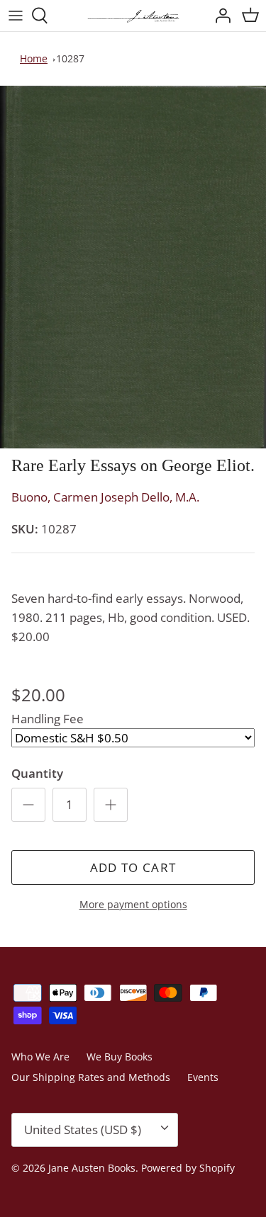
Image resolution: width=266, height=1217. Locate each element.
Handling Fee (47, 719)
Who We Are (40, 1056)
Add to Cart (133, 867)
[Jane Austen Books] (133, 15)
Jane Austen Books (91, 1167)
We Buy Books (120, 1056)
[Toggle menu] (15, 15)
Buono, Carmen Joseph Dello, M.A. (105, 497)
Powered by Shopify (188, 1167)
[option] (133, 267)
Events (202, 1077)
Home (34, 58)
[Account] (219, 15)
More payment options (133, 905)
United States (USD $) (82, 1129)
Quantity (37, 773)
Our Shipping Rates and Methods (90, 1077)
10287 (70, 58)
